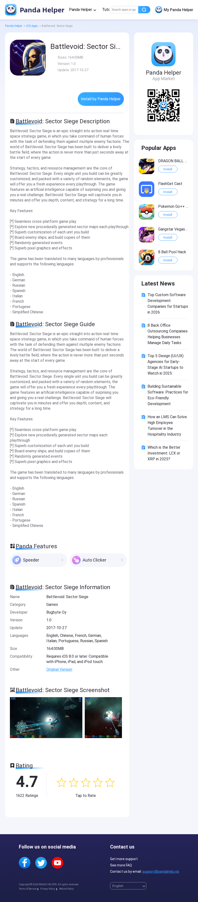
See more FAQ (121, 865)
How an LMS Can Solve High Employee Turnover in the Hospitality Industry (167, 426)
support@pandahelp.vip (160, 871)
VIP (150, 160)
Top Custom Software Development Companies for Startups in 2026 (168, 304)
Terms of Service (27, 888)
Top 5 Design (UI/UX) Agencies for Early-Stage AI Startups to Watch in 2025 (166, 365)
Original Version (59, 669)
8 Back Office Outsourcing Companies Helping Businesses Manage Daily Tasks (168, 334)
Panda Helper (41, 9)
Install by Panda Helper (100, 99)
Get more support (124, 859)
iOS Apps (32, 26)
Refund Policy (66, 888)
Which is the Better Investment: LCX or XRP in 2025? (164, 453)
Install (167, 169)
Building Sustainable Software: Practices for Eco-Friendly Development (168, 395)
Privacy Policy (47, 888)
